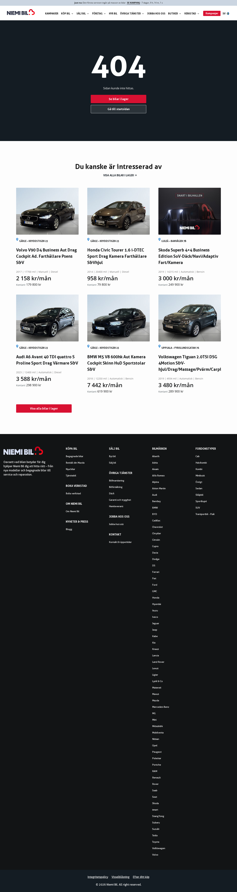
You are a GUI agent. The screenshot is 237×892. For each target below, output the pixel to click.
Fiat (154, 578)
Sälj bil (81, 13)
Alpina (155, 482)
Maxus (155, 694)
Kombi (199, 469)
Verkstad (190, 13)
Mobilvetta (158, 732)
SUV (198, 507)
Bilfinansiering (116, 480)
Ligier (155, 674)
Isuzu (155, 610)
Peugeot (157, 751)
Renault (156, 777)
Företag (97, 13)
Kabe (155, 636)
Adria (155, 462)
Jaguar (155, 623)
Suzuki (155, 829)
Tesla (155, 835)
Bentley (156, 501)
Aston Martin (159, 488)
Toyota (155, 841)
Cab (198, 456)
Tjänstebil (71, 475)
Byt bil (112, 456)
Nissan (155, 739)
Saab (154, 790)
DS (153, 565)
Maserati (156, 687)
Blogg (69, 529)
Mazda (155, 700)
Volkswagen (158, 848)
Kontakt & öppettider (120, 542)
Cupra (155, 546)
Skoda (155, 803)
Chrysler (156, 533)
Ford (154, 584)
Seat (154, 796)
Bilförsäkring (115, 487)
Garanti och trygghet (120, 499)
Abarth (155, 456)
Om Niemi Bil (72, 511)
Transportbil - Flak (205, 514)
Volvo (155, 854)
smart (155, 809)
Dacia (155, 552)
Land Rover (158, 661)
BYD (154, 514)
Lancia (155, 655)
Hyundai (156, 604)
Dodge (155, 559)
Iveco (155, 617)
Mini (154, 719)
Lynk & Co (157, 681)
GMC (154, 591)
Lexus (155, 668)
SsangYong (158, 816)
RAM (154, 771)
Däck (111, 493)
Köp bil (65, 13)
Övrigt (199, 482)
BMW (155, 507)
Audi (154, 494)
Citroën (156, 539)
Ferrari (155, 572)
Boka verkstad (73, 493)
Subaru (156, 822)
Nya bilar (70, 469)
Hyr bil (113, 13)
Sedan (199, 488)
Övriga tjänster (130, 13)
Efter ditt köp (141, 877)
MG (154, 713)
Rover (155, 784)
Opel (154, 745)
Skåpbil (199, 494)
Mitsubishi (157, 726)
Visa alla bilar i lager (118, 175)
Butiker (173, 13)
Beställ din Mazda (75, 462)
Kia (153, 642)
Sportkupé (201, 501)
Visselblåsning (120, 877)
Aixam (155, 469)
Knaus (155, 649)
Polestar (156, 758)
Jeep (154, 629)
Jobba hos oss (156, 13)
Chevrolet (157, 527)
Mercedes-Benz (160, 706)
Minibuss (200, 475)
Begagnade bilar (74, 456)
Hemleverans (116, 506)
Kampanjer (51, 13)
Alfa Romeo (158, 475)
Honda (155, 597)
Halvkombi (201, 462)
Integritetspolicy (98, 877)
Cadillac (156, 520)
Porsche (156, 764)
